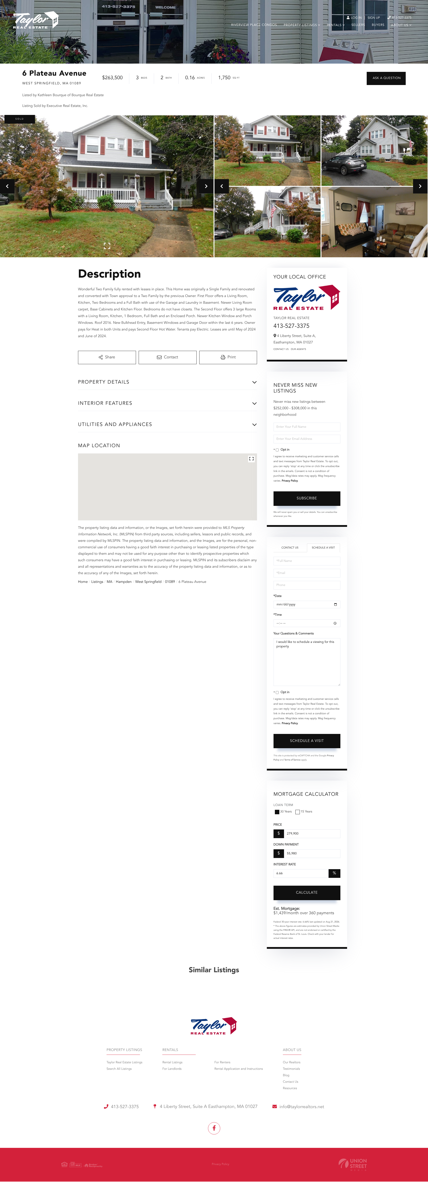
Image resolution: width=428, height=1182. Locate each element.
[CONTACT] (386, 78)
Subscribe (307, 498)
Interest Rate (285, 864)
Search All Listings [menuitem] (119, 1069)
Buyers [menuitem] (378, 25)
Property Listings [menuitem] (300, 25)
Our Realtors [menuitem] (291, 1062)
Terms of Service (292, 760)
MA (109, 582)
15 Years (306, 811)
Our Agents (298, 349)
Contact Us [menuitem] (290, 1082)
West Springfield (148, 582)
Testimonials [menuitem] (291, 1069)
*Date (278, 596)
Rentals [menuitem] (334, 25)
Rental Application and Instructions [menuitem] (238, 1069)
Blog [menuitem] (286, 1075)
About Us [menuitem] (399, 25)
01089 (170, 582)
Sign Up (374, 18)
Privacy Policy (290, 481)
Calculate (307, 893)
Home (83, 582)
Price (278, 825)
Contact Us (281, 349)
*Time (278, 615)
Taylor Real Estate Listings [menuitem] (124, 1062)
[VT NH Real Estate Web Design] (353, 1165)
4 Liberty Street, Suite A (208, 1107)
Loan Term (283, 805)
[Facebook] (214, 1128)
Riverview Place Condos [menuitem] (254, 25)
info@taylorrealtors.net (302, 1107)
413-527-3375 (401, 17)
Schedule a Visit (323, 547)
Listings (97, 582)
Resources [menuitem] (290, 1088)
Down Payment (286, 844)
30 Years (286, 811)
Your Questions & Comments (294, 633)
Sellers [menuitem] (358, 25)
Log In (356, 18)
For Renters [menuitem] (222, 1062)
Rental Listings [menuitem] (172, 1062)
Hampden (124, 582)
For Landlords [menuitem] (171, 1069)
